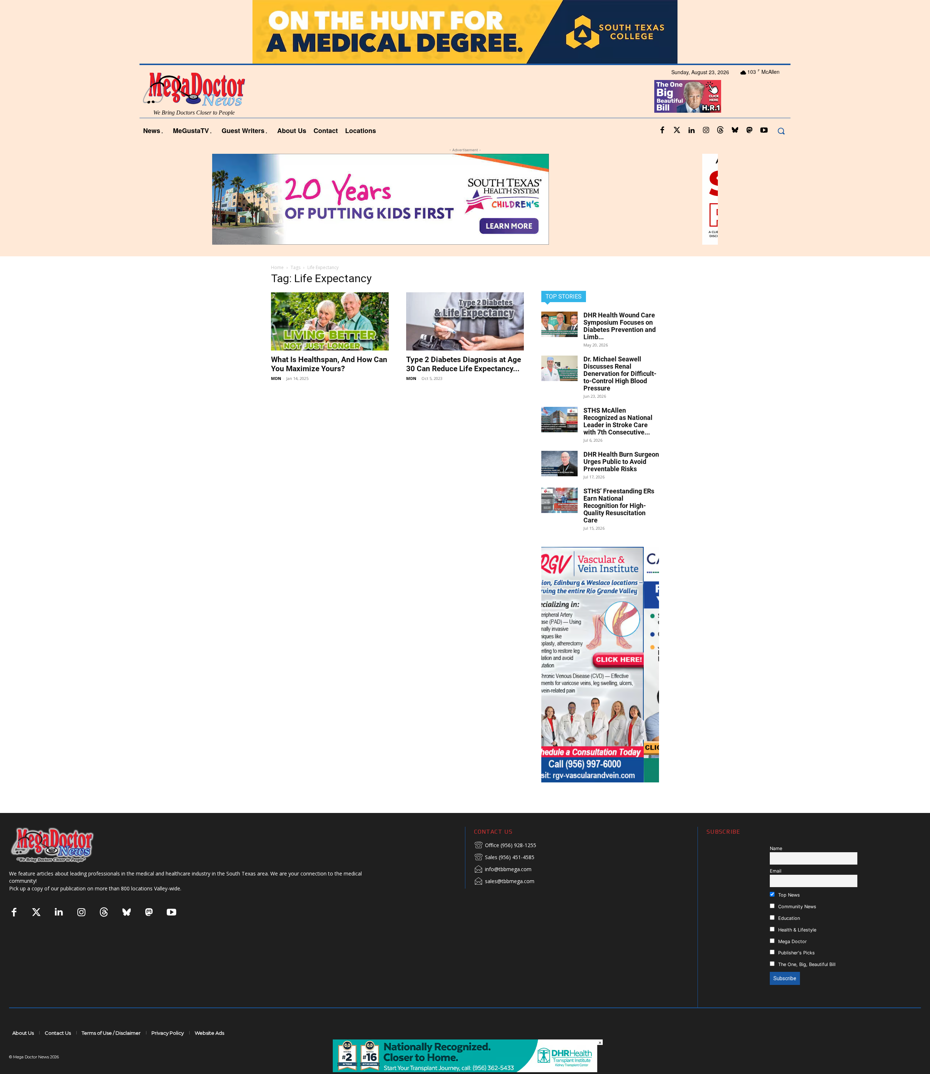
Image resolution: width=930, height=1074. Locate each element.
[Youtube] (764, 130)
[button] (780, 130)
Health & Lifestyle (796, 930)
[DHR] (465, 1070)
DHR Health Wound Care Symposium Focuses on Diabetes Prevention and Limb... (619, 326)
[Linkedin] (691, 130)
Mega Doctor (792, 941)
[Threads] (720, 130)
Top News (788, 895)
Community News (796, 906)
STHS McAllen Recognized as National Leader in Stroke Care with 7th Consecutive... (617, 421)
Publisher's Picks (796, 952)
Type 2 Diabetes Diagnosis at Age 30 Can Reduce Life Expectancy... (463, 364)
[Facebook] (662, 130)
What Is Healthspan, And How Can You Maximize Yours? (329, 364)
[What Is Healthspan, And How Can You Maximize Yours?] (330, 321)
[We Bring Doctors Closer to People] (63, 845)
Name (776, 848)
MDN (276, 378)
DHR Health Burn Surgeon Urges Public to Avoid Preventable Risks (621, 461)
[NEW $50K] (465, 199)
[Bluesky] (735, 130)
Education (788, 918)
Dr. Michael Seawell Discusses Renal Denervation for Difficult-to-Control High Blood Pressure (619, 373)
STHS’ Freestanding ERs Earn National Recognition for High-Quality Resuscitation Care (618, 505)
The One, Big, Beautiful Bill (806, 964)
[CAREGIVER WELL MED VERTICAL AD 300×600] (600, 664)
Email (775, 871)
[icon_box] (505, 846)
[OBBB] (687, 96)
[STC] (465, 32)
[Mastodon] (749, 130)
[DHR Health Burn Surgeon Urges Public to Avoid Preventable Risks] (559, 463)
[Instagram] (706, 130)
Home (277, 267)
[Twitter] (677, 130)
